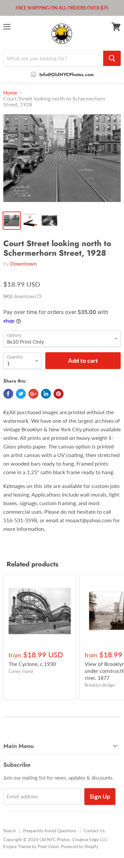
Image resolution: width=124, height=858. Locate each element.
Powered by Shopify (80, 846)
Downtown (23, 263)
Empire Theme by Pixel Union (31, 846)
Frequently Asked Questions (49, 830)
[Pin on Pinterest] (58, 394)
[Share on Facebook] (8, 394)
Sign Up (100, 796)
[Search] (112, 58)
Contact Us (94, 830)
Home (10, 93)
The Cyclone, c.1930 (32, 664)
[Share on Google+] (33, 394)
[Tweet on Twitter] (21, 394)
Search (9, 830)
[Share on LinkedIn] (46, 394)
